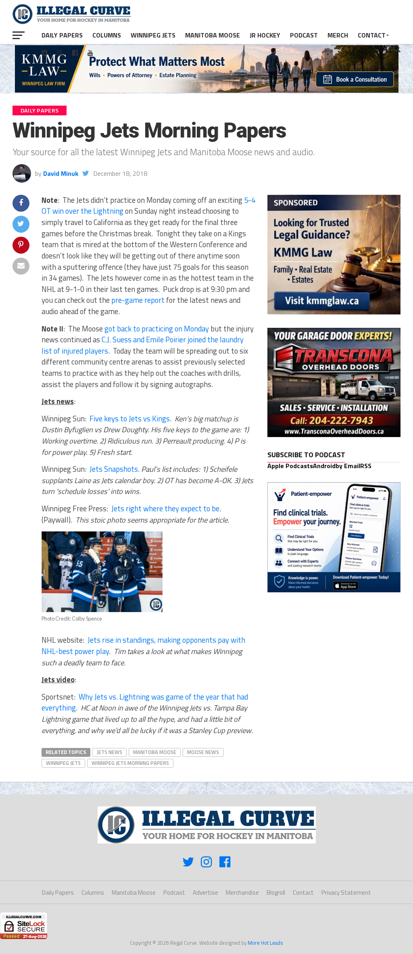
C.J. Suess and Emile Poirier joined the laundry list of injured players (143, 345)
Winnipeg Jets (153, 35)
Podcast (304, 35)
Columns (106, 35)
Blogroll (276, 892)
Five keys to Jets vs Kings (130, 418)
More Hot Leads (265, 943)
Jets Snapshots (114, 469)
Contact (372, 35)
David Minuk (60, 173)
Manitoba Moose (212, 35)
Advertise (205, 892)
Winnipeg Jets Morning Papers (130, 763)
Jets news (109, 752)
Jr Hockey (265, 35)
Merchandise (242, 892)
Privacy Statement (346, 892)
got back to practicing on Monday (156, 328)
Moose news (203, 752)
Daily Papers (62, 35)
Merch (337, 35)
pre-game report (138, 300)
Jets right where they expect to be (165, 508)
